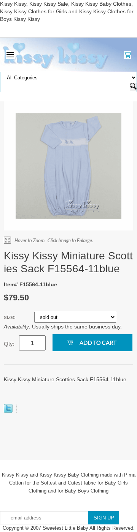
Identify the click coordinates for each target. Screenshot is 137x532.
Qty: (9, 344)
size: (10, 317)
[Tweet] (8, 411)
